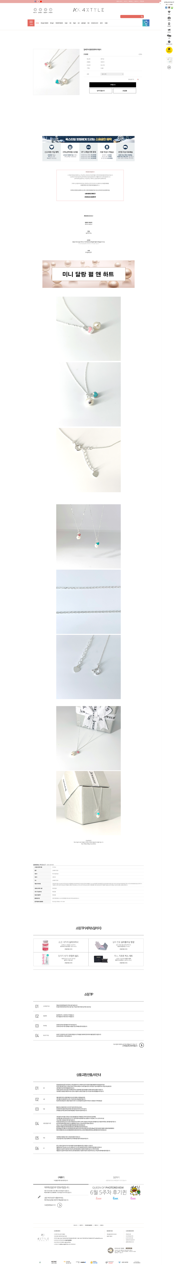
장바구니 (136, 1)
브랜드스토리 (119, 1)
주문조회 (142, 1)
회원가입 (130, 1)
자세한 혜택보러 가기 (49, 1205)
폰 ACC (101, 22)
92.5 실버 (52, 22)
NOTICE (169, 32)
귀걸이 (66, 22)
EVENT (169, 14)
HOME (171, 4)
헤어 (88, 22)
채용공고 (101, 1225)
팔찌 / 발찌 (83, 22)
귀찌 (70, 22)
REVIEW (169, 20)
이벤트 (106, 22)
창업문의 (45, 12)
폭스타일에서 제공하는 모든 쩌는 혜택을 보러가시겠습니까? (125, 1045)
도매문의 (50, 12)
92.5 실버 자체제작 (44, 22)
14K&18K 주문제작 (59, 22)
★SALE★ (37, 22)
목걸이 (74, 22)
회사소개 (75, 1225)
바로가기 (35, 12)
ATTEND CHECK (169, 44)
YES (168, 4)
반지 (79, 22)
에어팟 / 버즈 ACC (94, 22)
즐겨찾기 (40, 12)
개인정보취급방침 (88, 1225)
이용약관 (81, 1225)
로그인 (125, 1)
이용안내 (96, 1225)
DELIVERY (169, 26)
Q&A (169, 38)
